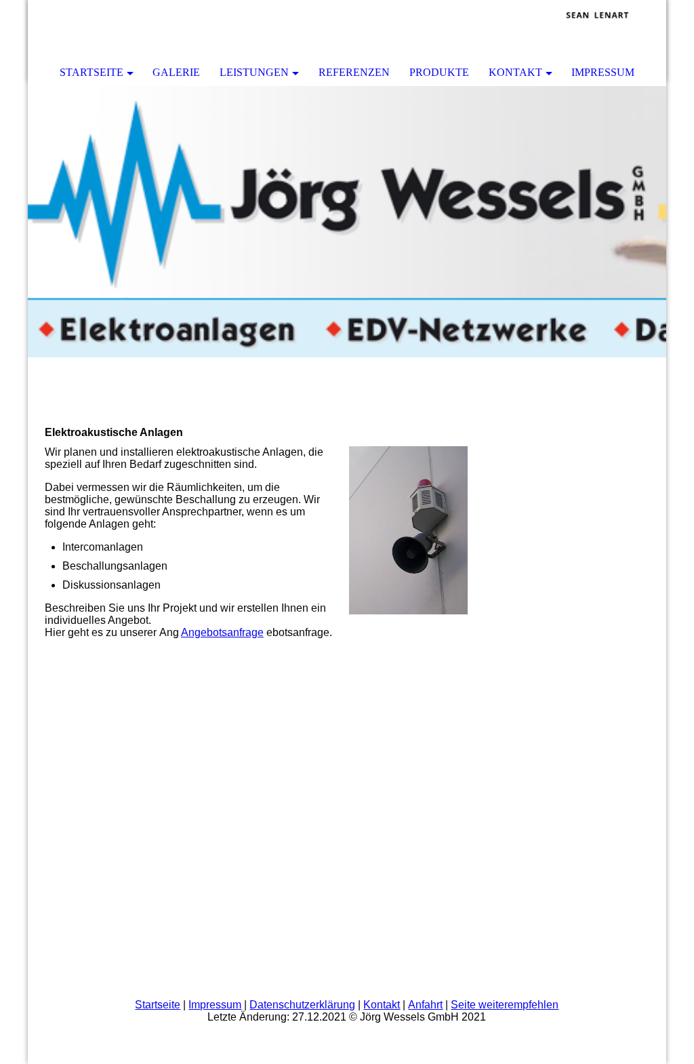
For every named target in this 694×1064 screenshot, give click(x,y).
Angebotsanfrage (222, 632)
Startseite (91, 72)
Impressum (602, 72)
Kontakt (515, 72)
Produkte (439, 72)
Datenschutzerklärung (302, 1004)
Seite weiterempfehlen (504, 1004)
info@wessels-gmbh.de (552, 713)
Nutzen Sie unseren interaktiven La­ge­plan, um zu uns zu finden (538, 806)
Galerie (176, 72)
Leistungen (254, 72)
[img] (615, 30)
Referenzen (354, 72)
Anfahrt (425, 1004)
